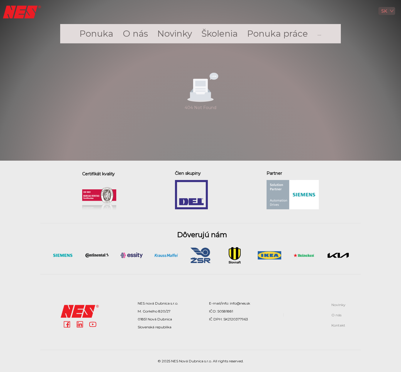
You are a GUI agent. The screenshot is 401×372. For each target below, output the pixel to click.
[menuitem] (96, 33)
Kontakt (338, 325)
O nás (135, 33)
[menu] (200, 33)
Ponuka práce (277, 33)
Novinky (174, 33)
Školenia (219, 33)
